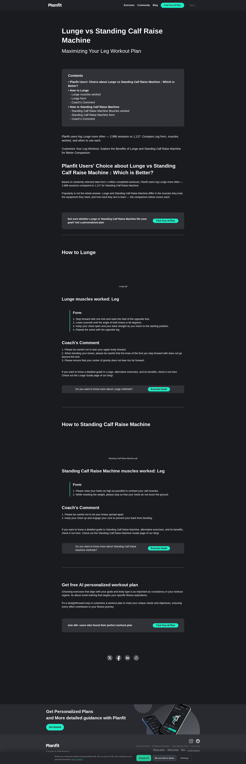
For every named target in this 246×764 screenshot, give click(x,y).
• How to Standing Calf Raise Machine (93, 106)
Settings (185, 758)
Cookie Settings (193, 750)
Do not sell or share (164, 758)
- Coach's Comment (82, 102)
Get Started (55, 727)
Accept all (144, 758)
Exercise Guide (159, 389)
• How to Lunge (78, 90)
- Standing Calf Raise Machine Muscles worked (99, 110)
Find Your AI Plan (165, 221)
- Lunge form (78, 98)
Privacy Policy (77, 759)
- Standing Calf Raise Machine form (92, 114)
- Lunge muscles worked (85, 94)
